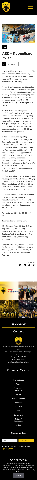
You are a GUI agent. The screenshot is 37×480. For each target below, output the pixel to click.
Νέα (18, 411)
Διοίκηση (18, 403)
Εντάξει (18, 475)
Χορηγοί (18, 407)
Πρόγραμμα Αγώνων (18, 389)
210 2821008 (22, 357)
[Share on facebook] (20, 265)
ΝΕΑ (4, 47)
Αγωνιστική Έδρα (18, 398)
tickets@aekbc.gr (24, 362)
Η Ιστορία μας (18, 380)
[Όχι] (34, 470)
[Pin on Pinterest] (33, 265)
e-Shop (18, 425)
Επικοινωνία (18, 415)
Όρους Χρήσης (7, 449)
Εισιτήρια (18, 394)
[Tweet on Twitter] (29, 265)
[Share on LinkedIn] (24, 265)
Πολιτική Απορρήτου (18, 420)
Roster (18, 384)
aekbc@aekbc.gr (20, 359)
